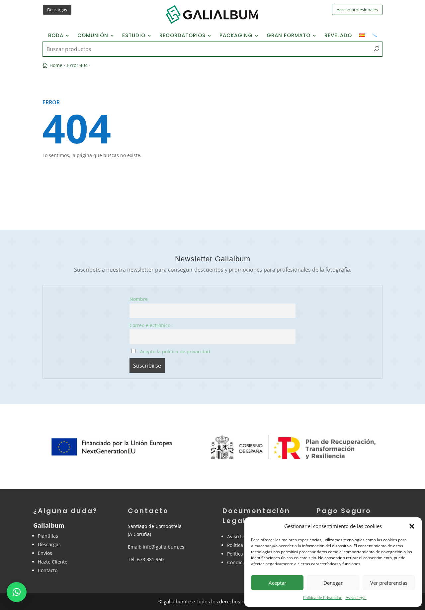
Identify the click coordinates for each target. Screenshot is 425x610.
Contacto (47, 570)
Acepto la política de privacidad (174, 351)
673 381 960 (150, 559)
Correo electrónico (149, 325)
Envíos (45, 553)
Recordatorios (182, 36)
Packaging (236, 36)
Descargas (57, 10)
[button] (411, 526)
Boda (55, 36)
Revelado (338, 36)
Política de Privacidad (322, 597)
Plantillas (48, 536)
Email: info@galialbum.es (156, 547)
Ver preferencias (388, 582)
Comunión (92, 36)
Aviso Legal (356, 597)
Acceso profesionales (357, 10)
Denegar (333, 582)
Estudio (133, 36)
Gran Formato (288, 36)
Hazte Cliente (52, 562)
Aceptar (277, 582)
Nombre (138, 299)
